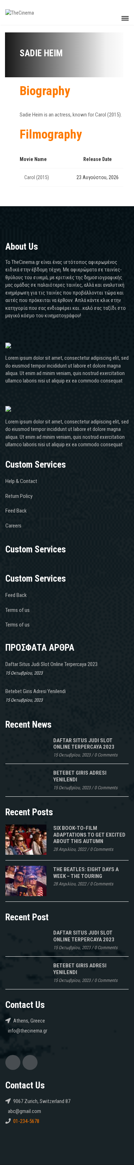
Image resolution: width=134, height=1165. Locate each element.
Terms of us (17, 610)
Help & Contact (21, 481)
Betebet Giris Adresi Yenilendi (35, 691)
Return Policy (19, 496)
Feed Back (16, 511)
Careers (13, 525)
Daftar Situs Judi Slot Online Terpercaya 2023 (51, 664)
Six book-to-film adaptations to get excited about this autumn (89, 834)
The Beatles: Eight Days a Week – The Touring (86, 872)
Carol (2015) (36, 177)
